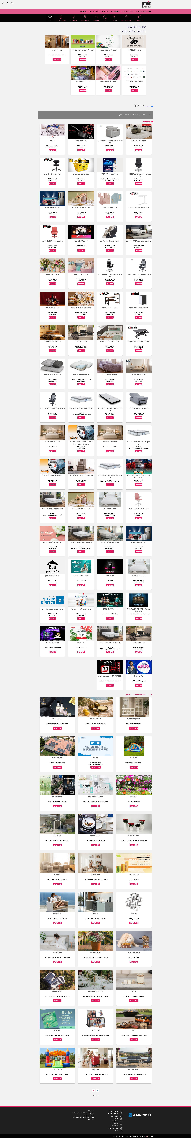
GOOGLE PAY (94, 11)
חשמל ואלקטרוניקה (124, 115)
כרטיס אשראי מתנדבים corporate (122, 11)
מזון (105, 20)
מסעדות (96, 20)
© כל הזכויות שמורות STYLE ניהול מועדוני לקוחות (129, 1136)
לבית (50, 20)
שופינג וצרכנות (126, 20)
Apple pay (83, 11)
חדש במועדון (139, 20)
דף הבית (148, 106)
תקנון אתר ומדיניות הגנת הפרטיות (83, 1113)
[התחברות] (3, 3)
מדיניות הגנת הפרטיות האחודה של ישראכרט (83, 1118)
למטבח (143, 115)
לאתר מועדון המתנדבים (143, 11)
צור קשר (91, 1111)
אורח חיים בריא (61, 20)
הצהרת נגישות (89, 1115)
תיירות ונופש (85, 20)
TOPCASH (105, 11)
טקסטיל (135, 115)
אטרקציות (114, 20)
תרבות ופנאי (73, 20)
